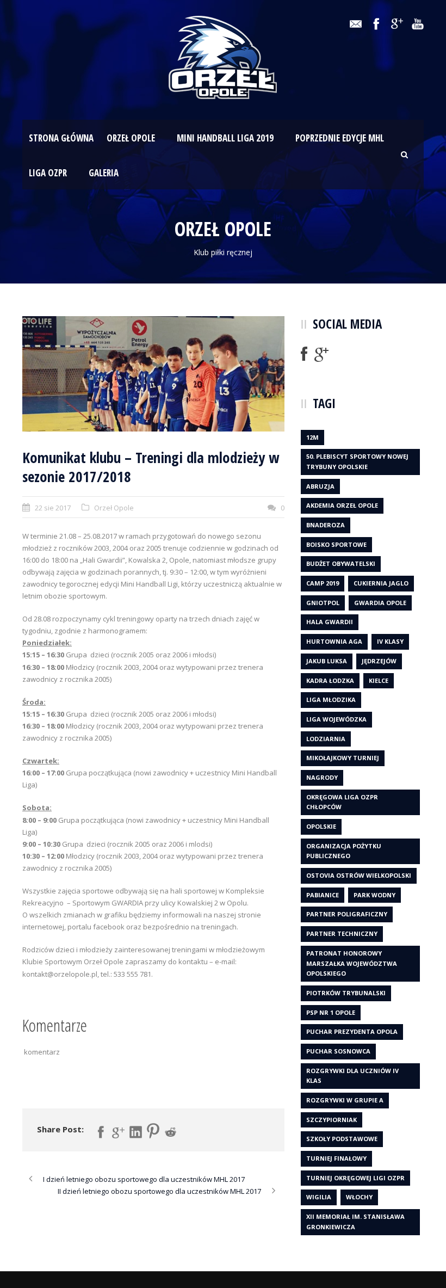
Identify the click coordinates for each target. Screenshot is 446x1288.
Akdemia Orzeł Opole (342, 505)
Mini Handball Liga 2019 (225, 138)
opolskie (321, 826)
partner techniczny (341, 933)
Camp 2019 (322, 583)
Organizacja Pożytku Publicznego (343, 851)
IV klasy (390, 641)
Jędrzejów (379, 661)
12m (312, 437)
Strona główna (61, 138)
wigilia (318, 1197)
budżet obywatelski (340, 563)
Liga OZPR (48, 173)
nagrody (322, 777)
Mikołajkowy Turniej (342, 758)
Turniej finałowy (336, 1158)
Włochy (359, 1197)
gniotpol (322, 603)
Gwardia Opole (380, 603)
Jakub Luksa (326, 661)
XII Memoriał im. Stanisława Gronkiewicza (355, 1221)
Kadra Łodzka (330, 680)
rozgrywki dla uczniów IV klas (352, 1076)
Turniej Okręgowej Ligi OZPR (355, 1178)
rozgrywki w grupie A (344, 1100)
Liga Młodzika (331, 699)
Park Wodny (374, 895)
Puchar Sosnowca (338, 1051)
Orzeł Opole (131, 138)
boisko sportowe (336, 544)
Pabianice (322, 895)
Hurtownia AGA (334, 641)
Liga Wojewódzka (336, 719)
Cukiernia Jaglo (381, 583)
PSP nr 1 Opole (330, 1012)
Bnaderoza (325, 525)
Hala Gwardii (329, 622)
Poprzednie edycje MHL (339, 138)
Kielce (378, 680)
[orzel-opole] (153, 374)
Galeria (104, 173)
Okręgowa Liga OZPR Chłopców (342, 802)
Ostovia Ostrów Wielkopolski (358, 875)
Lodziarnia (325, 739)
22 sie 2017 (53, 508)
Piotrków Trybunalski (346, 993)
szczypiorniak (331, 1120)
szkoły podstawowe (341, 1139)
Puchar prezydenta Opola (352, 1031)
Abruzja (320, 486)
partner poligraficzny (346, 914)
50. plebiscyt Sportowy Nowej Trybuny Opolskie (357, 461)
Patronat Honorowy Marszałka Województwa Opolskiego (351, 963)
